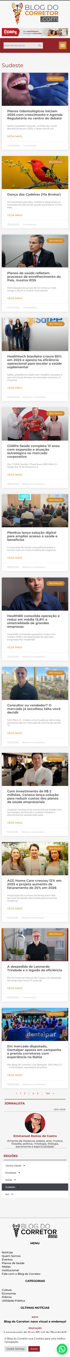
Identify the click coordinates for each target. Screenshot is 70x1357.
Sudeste (10, 1187)
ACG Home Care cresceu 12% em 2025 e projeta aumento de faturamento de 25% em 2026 (34, 884)
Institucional (10, 1270)
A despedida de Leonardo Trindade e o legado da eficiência (34, 968)
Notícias (7, 1252)
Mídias (6, 1266)
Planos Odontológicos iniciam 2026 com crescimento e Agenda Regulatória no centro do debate (35, 114)
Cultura (7, 1290)
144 (48, 1093)
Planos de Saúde (13, 1263)
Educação (35, 1328)
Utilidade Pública (13, 1300)
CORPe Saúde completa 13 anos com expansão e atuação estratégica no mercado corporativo (33, 451)
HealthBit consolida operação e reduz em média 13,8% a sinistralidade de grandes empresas (33, 621)
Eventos (7, 1259)
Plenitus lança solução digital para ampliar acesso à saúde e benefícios (32, 536)
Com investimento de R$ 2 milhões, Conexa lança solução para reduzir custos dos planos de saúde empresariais (33, 796)
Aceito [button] (34, 1348)
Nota (35, 1317)
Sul (7, 1194)
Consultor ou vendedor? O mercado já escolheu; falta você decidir (33, 708)
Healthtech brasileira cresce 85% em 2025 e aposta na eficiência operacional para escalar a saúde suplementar (34, 361)
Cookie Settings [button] (15, 1348)
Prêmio (7, 1297)
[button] (62, 45)
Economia (9, 1293)
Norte (8, 1179)
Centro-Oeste (13, 1165)
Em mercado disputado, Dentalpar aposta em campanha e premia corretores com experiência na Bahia (34, 1051)
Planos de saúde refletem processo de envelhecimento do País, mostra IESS (34, 276)
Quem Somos (11, 1256)
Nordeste (10, 1172)
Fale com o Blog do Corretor (21, 1273)
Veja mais (14, 136)
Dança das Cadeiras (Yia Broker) (34, 194)
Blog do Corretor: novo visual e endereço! (35, 1321)
